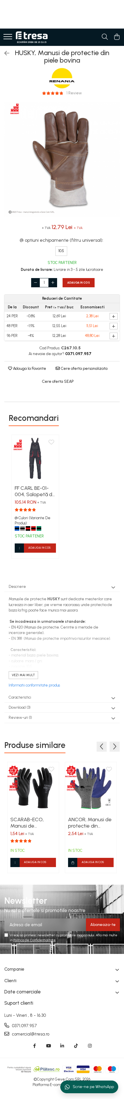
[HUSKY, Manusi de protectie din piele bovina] (62, 159)
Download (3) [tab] (20, 707)
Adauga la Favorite (29, 368)
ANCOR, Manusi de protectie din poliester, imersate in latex (90, 822)
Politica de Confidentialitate (34, 940)
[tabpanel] (62, 159)
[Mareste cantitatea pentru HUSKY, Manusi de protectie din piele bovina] (52, 282)
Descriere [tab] (17, 586)
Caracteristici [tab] (20, 697)
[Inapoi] (4, 53)
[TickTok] (76, 1046)
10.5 (61, 251)
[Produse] (8, 37)
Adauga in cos (78, 282)
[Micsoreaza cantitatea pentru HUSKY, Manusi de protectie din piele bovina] (35, 282)
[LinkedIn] (62, 1046)
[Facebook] (34, 1046)
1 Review (74, 93)
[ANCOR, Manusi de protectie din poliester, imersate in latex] (91, 788)
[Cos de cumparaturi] (117, 37)
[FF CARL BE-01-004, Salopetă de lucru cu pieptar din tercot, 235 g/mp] (35, 458)
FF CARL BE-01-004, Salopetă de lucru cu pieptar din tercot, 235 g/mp (35, 491)
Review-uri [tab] (20, 717)
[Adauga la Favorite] (51, 442)
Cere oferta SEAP (58, 381)
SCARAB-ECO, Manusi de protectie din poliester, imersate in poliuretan (32, 822)
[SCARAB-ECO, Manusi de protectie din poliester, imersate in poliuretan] (33, 788)
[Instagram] (89, 1046)
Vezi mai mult (23, 675)
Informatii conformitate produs (34, 685)
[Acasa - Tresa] (32, 37)
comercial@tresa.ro (30, 1034)
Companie (14, 969)
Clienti (10, 980)
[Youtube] (48, 1046)
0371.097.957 (24, 1025)
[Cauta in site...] (105, 37)
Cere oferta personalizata (84, 368)
